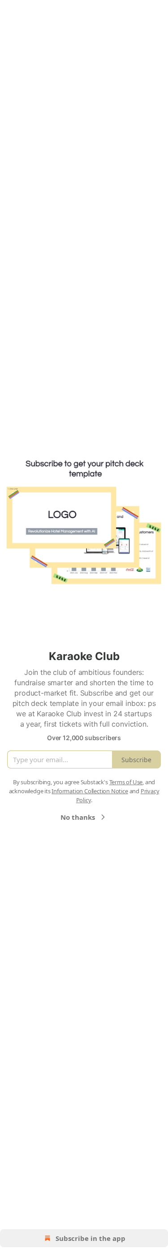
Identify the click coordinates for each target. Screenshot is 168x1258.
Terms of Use (126, 782)
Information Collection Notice (90, 791)
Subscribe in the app (90, 1238)
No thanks (77, 817)
